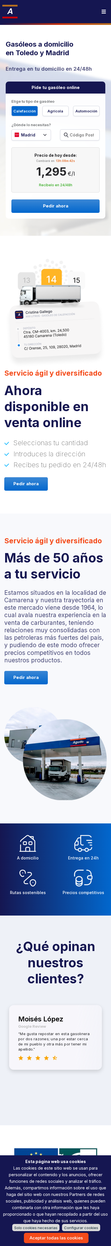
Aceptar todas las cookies (56, 1238)
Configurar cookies (81, 1227)
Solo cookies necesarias (35, 1227)
